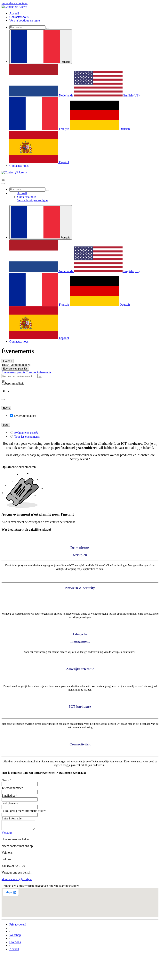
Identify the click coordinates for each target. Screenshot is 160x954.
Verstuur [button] (7, 832)
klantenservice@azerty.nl (17, 879)
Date (5, 424)
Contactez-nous (18, 165)
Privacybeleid (17, 924)
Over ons (15, 942)
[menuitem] (14, 13)
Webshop (15, 935)
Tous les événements (38, 372)
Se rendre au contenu (15, 3)
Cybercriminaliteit (25, 415)
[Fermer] (3, 183)
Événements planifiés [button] (15, 368)
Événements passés (14, 372)
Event (7, 361)
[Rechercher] (47, 28)
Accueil (14, 949)
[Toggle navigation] (3, 180)
